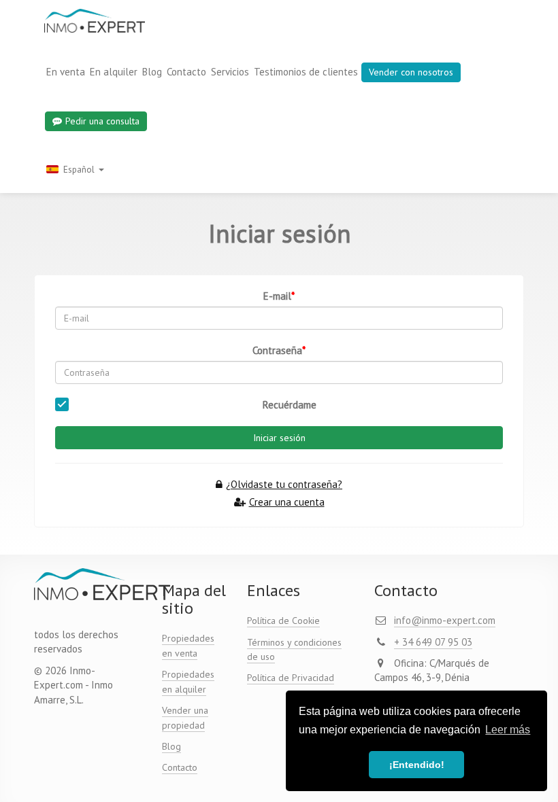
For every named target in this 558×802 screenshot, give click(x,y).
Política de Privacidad (290, 678)
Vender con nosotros (411, 72)
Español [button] (79, 169)
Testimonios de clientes (306, 71)
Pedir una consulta (102, 121)
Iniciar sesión (279, 438)
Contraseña (277, 350)
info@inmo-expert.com (444, 620)
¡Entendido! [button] (416, 764)
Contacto (186, 71)
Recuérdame (289, 404)
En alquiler (113, 71)
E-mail (277, 296)
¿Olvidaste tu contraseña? (284, 484)
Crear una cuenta (287, 501)
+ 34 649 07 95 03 (433, 641)
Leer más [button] (507, 729)
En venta (65, 71)
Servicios (230, 71)
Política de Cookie (283, 620)
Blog (152, 71)
